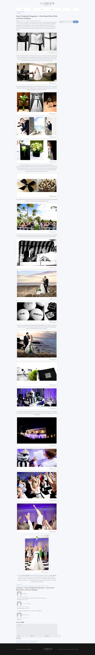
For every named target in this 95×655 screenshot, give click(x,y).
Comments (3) (19, 584)
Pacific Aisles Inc (30, 577)
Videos (42, 9)
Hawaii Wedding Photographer (34, 20)
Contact (71, 9)
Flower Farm (23, 585)
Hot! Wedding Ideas (20, 11)
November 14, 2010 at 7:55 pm (23, 617)
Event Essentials (32, 580)
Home (22, 9)
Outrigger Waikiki (47, 86)
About (32, 9)
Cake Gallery (18, 585)
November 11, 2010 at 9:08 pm (23, 606)
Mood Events (33, 585)
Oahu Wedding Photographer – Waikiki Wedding (25, 642)
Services (52, 9)
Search (75, 21)
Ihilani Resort (28, 585)
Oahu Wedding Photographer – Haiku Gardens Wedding (27, 641)
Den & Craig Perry (25, 603)
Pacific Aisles (45, 585)
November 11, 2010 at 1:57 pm (22, 596)
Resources (76, 649)
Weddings (19, 13)
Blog (62, 9)
